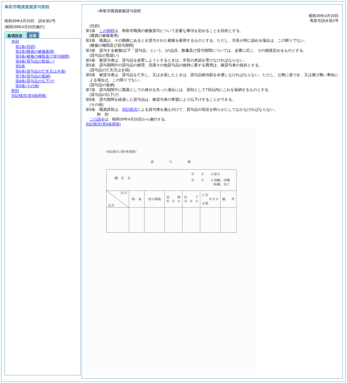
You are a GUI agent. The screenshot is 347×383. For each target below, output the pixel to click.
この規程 (106, 30)
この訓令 (97, 119)
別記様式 (129, 109)
